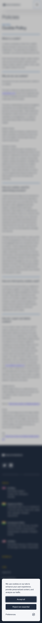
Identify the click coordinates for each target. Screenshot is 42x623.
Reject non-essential (21, 606)
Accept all (21, 599)
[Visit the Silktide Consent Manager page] (33, 614)
